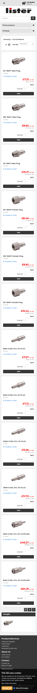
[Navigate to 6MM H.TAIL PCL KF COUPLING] (18, 524)
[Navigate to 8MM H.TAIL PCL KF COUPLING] (18, 570)
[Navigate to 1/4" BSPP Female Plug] (18, 200)
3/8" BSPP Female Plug (13, 256)
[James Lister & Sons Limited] (18, 10)
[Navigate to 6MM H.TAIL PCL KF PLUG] (18, 339)
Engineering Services (9, 648)
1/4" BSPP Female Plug (13, 210)
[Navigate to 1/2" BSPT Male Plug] (18, 153)
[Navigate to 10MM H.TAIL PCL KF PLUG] (18, 431)
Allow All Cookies (22, 688)
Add (18, 93)
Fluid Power (6, 644)
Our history (6, 657)
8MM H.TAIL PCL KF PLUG (14, 395)
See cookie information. (9, 683)
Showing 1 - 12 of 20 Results (13, 39)
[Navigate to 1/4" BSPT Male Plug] (18, 61)
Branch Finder (7, 665)
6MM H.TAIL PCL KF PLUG (14, 349)
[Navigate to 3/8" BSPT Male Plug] (18, 107)
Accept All (7, 688)
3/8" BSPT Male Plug (12, 117)
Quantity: (20, 89)
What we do (6, 655)
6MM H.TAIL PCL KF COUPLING (16, 534)
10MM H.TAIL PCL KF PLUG (14, 441)
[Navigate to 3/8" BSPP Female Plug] (18, 246)
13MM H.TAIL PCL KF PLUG (14, 488)
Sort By (15, 44)
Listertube (5, 646)
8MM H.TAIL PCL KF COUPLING (16, 580)
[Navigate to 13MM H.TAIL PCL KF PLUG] (18, 477)
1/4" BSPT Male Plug (11, 71)
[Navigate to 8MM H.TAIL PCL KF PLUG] (18, 385)
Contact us (5, 663)
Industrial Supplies (8, 641)
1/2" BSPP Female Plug (13, 302)
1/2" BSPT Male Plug (11, 163)
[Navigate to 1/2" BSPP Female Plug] (18, 292)
